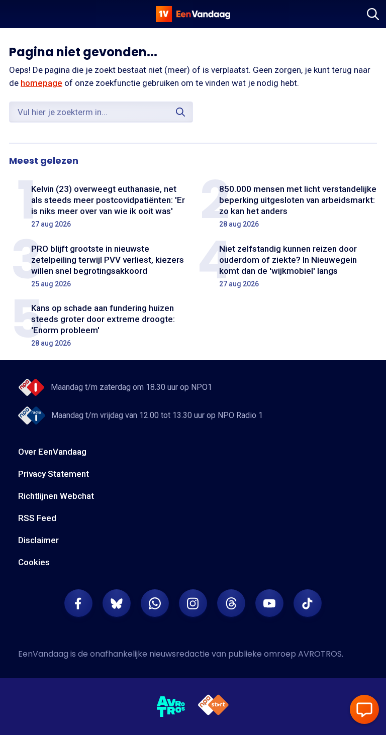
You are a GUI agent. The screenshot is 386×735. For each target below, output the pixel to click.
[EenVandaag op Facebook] (78, 603)
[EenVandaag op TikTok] (308, 603)
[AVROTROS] (171, 706)
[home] (193, 14)
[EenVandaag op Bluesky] (117, 603)
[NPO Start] (213, 706)
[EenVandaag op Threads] (231, 603)
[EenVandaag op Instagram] (193, 603)
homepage (41, 83)
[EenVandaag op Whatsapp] (155, 603)
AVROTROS (320, 654)
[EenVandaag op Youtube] (269, 603)
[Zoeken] (373, 14)
